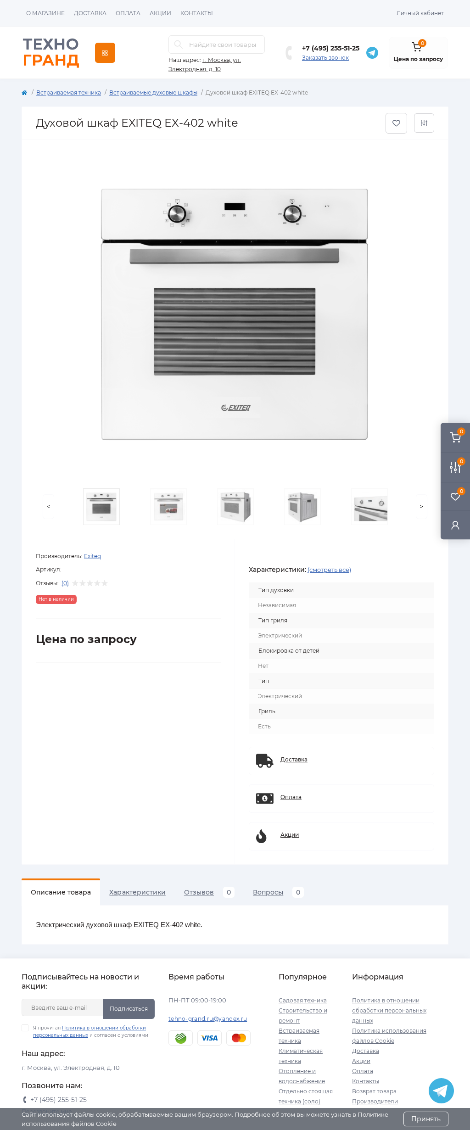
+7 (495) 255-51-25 (330, 48)
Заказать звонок (325, 57)
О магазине (45, 13)
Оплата (128, 13)
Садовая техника (303, 1000)
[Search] (178, 44)
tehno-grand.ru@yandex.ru (207, 1018)
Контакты (196, 13)
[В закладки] (396, 123)
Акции (160, 13)
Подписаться (129, 1008)
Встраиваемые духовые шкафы (153, 92)
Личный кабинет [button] (420, 13)
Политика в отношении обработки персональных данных (389, 1010)
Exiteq (92, 556)
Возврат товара (374, 1091)
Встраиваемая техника (68, 92)
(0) (65, 583)
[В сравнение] (424, 123)
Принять (426, 1119)
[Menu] (105, 53)
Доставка (90, 13)
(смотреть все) (329, 569)
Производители (375, 1101)
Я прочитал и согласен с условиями (90, 1031)
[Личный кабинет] (455, 524)
